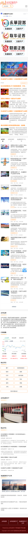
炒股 (21, 386)
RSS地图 (18, 528)
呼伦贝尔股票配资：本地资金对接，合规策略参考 (19, 251)
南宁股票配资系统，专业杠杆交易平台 (19, 211)
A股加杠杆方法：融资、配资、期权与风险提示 (18, 278)
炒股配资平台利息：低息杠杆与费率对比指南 (19, 265)
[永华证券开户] (9, 2)
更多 (24, 14)
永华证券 (12, 207)
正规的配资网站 (13, 181)
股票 (21, 371)
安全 (21, 379)
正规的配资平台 (13, 167)
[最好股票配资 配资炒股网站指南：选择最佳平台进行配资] (5, 131)
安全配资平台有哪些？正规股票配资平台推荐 (14, 79)
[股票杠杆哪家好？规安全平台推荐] (5, 104)
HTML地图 (22, 528)
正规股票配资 (13, 219)
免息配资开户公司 (14, 192)
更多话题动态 (14, 391)
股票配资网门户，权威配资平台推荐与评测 (19, 173)
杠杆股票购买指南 (16, 185)
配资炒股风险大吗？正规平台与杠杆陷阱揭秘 (19, 159)
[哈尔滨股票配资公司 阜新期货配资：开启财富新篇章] (5, 92)
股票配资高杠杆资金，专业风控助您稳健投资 (19, 198)
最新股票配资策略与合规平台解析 (19, 238)
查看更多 (14, 306)
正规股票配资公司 (14, 233)
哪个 (7, 368)
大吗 (7, 386)
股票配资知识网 (17, 530)
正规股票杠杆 (13, 154)
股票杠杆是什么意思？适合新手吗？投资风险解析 (19, 146)
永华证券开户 (24, 83)
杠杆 (7, 375)
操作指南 (21, 375)
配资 (7, 371)
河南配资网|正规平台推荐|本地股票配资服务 (19, 224)
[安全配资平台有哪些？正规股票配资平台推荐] (14, 69)
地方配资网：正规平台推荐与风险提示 (19, 292)
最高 (7, 383)
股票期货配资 (20, 368)
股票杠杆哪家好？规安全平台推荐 (11, 98)
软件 (7, 379)
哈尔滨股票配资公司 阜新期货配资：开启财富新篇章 (13, 446)
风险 (21, 383)
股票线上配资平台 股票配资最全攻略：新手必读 (13, 491)
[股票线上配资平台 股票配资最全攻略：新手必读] (14, 485)
